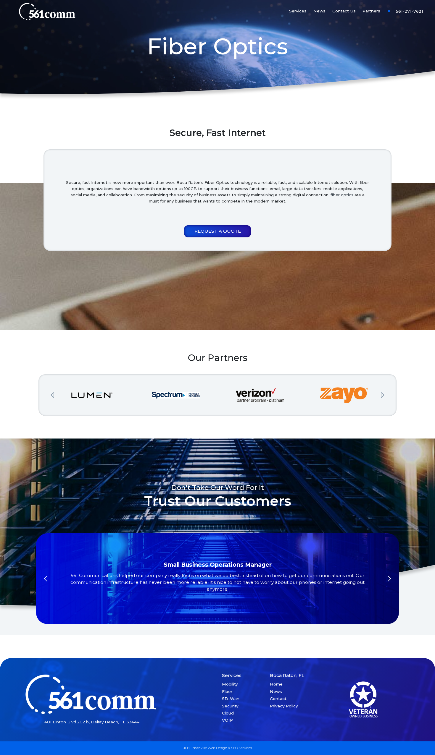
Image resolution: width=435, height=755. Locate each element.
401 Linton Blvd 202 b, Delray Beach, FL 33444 (91, 722)
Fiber (227, 691)
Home (276, 684)
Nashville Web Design (209, 748)
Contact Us (344, 11)
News (319, 11)
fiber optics (342, 194)
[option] (92, 395)
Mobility (230, 684)
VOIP (227, 720)
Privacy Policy (284, 706)
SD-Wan (230, 698)
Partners (371, 11)
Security (230, 706)
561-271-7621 (409, 11)
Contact (278, 698)
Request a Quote (217, 231)
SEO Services (241, 748)
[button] (52, 395)
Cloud (228, 713)
